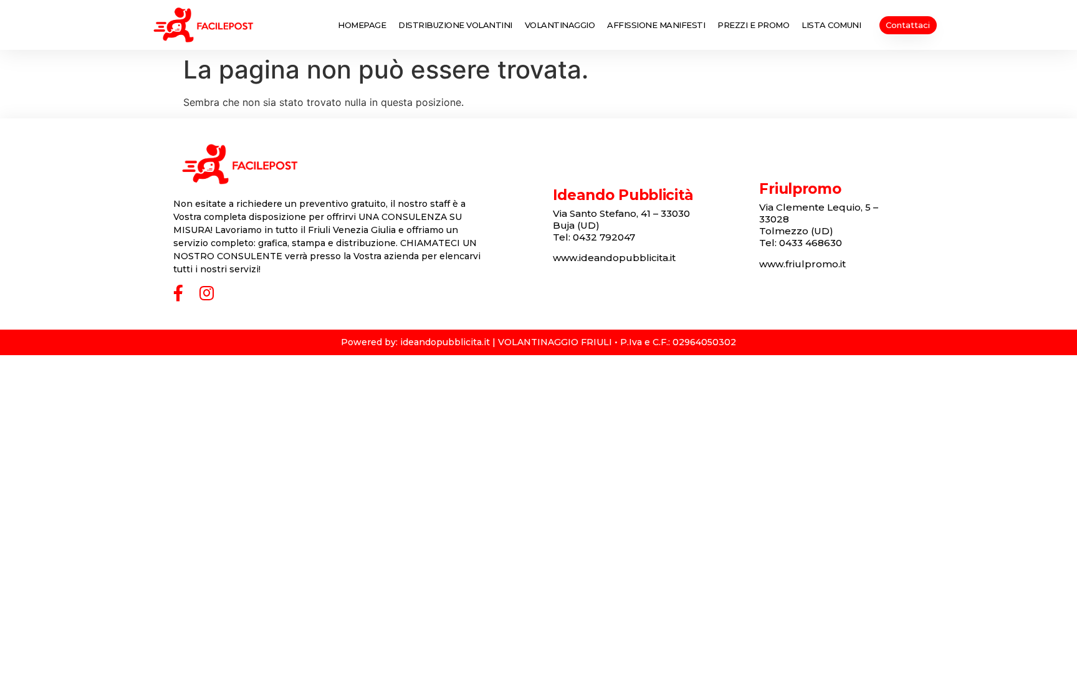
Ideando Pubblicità (623, 195)
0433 (810, 243)
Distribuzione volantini (455, 25)
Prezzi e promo (753, 25)
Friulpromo (800, 189)
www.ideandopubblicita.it (614, 258)
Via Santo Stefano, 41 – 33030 (621, 213)
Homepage (362, 25)
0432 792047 (604, 237)
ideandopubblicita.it (445, 342)
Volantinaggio (560, 25)
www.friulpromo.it (802, 264)
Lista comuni (831, 25)
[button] (908, 25)
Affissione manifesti (656, 25)
